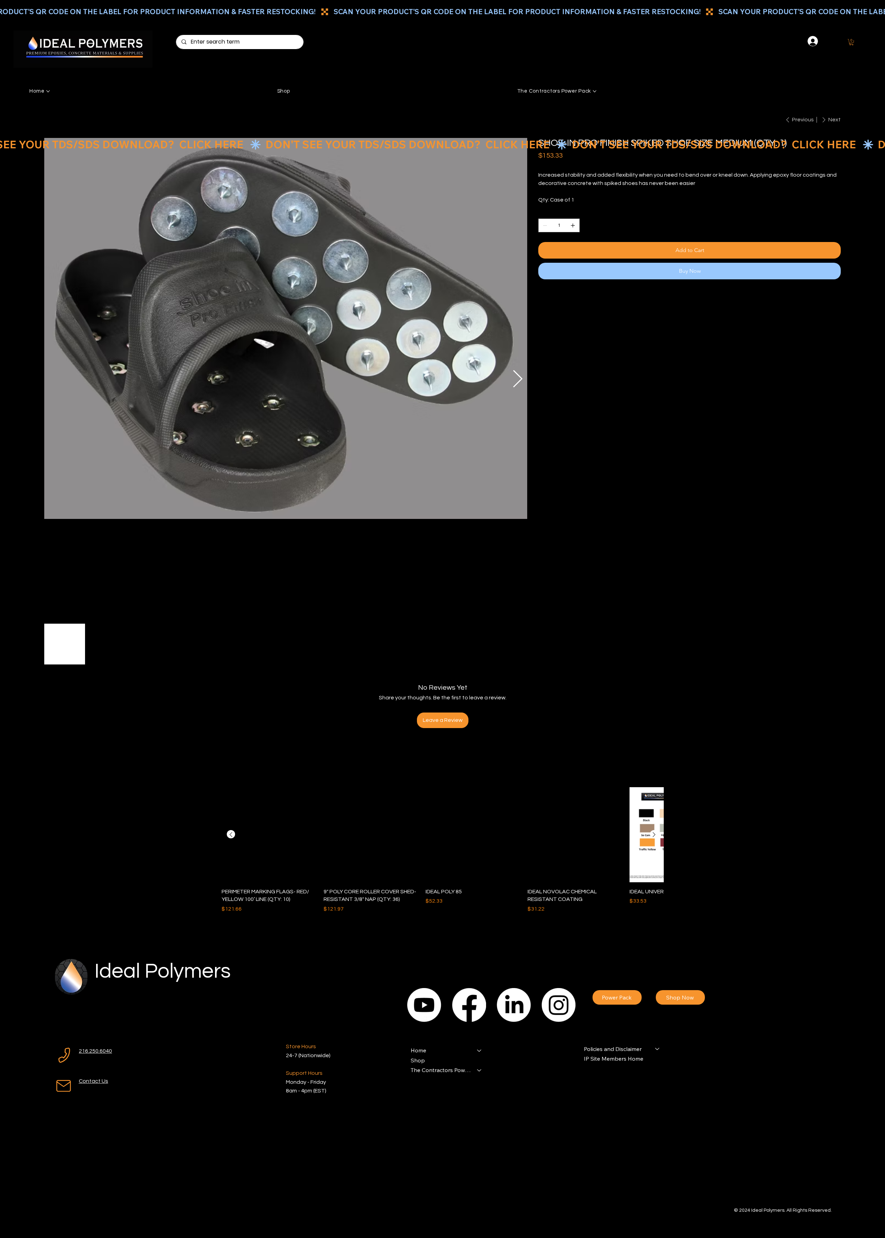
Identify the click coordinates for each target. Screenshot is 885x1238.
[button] (851, 42)
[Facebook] (469, 1005)
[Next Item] (517, 379)
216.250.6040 (95, 1051)
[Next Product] (654, 834)
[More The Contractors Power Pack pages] (594, 91)
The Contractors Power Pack (441, 1070)
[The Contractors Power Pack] (479, 1070)
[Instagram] (559, 1005)
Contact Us (93, 1081)
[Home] (479, 1050)
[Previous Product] (231, 834)
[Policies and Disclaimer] (657, 1049)
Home (418, 1050)
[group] (442, 850)
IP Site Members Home (613, 1058)
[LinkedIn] (514, 1005)
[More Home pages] (48, 91)
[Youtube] (424, 1005)
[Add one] (573, 225)
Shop (418, 1060)
